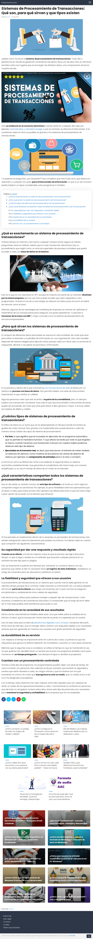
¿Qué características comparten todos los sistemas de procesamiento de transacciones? (47, 206)
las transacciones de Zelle (57, 388)
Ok (89, 936)
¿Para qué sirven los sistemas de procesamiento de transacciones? (37, 200)
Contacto (7, 922)
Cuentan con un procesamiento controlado (30, 223)
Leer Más (72, 936)
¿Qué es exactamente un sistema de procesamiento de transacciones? (40, 196)
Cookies (6, 925)
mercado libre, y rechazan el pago (26, 129)
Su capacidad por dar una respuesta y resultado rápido (35, 210)
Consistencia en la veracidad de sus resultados (31, 217)
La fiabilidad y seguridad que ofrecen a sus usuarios (33, 214)
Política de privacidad (11, 927)
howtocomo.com (9, 2)
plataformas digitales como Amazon (51, 622)
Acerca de (7, 916)
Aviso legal (7, 919)
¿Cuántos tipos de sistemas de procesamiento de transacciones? (37, 203)
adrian (8, 17)
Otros (11, 909)
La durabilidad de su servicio (23, 220)
